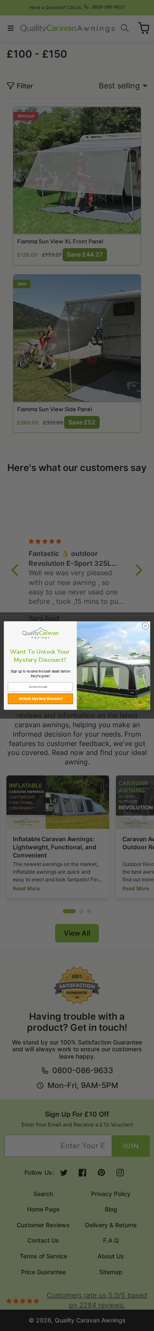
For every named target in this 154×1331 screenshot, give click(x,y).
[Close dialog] (145, 626)
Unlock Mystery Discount (40, 698)
